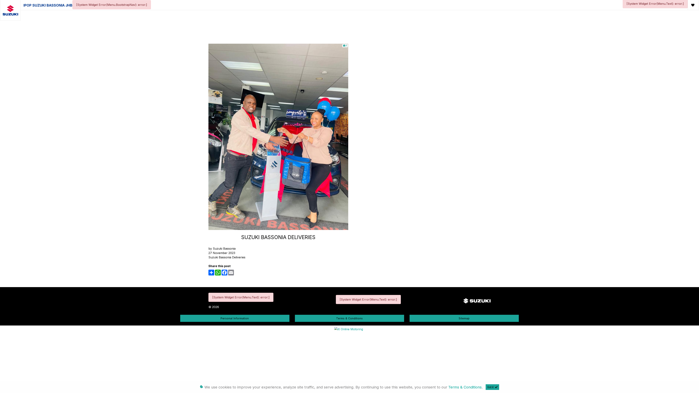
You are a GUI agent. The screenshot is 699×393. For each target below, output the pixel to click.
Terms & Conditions (349, 318)
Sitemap (464, 318)
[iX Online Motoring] (349, 329)
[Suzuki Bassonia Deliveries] (278, 136)
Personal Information (235, 318)
